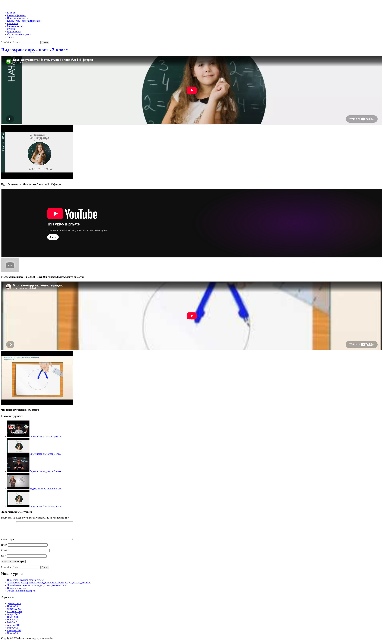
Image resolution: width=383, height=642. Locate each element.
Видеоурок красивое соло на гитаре (25, 580)
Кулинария (12, 23)
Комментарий (8, 539)
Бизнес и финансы (16, 15)
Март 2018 (12, 627)
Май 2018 (12, 622)
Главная (11, 12)
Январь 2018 (13, 633)
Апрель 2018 (13, 625)
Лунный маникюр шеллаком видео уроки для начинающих (37, 585)
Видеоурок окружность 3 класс (34, 49)
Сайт (3, 556)
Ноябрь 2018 (13, 606)
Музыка (11, 29)
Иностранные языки (17, 18)
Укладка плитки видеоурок (21, 590)
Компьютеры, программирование (24, 20)
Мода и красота (15, 26)
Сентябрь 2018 (14, 611)
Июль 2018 (12, 617)
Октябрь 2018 (14, 609)
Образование (13, 31)
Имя (4, 545)
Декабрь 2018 (14, 603)
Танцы (10, 37)
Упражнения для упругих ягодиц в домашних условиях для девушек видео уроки (49, 582)
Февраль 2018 (14, 630)
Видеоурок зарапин (17, 588)
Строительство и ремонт (19, 34)
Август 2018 (13, 614)
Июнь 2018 (13, 619)
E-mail (5, 550)
